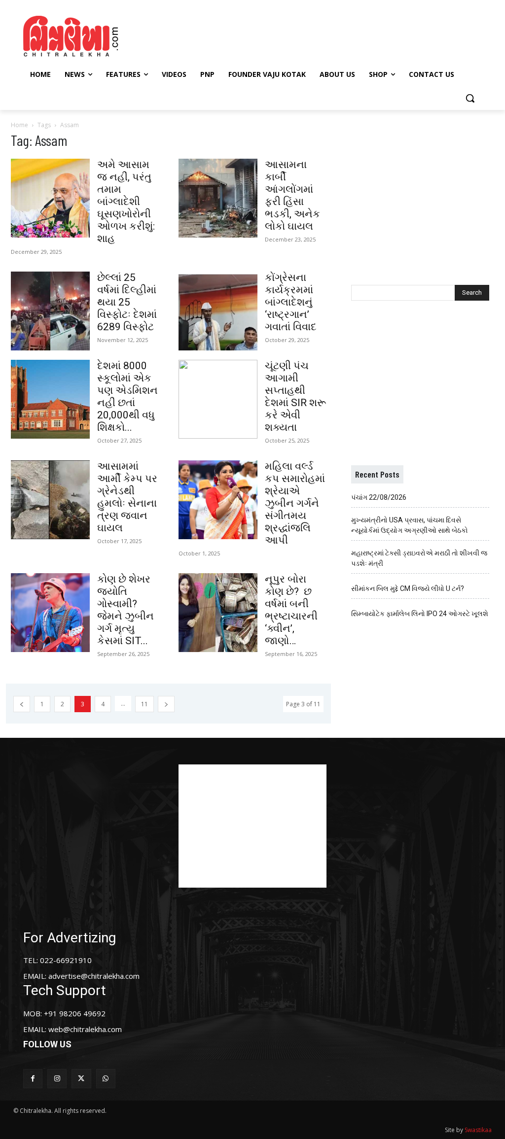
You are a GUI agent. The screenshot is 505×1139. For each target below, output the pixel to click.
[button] (470, 98)
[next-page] (166, 704)
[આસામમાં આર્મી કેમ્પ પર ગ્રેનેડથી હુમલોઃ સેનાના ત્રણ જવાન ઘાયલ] (50, 499)
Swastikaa (478, 1130)
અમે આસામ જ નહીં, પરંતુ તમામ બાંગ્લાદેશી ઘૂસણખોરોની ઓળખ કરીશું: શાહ (126, 201)
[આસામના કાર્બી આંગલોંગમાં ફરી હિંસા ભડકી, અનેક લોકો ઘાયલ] (218, 198)
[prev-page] (21, 704)
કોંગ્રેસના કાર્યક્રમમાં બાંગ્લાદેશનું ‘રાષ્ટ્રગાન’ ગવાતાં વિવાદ (291, 302)
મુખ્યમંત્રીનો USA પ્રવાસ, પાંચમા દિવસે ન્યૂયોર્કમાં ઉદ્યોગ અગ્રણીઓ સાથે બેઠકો (409, 525)
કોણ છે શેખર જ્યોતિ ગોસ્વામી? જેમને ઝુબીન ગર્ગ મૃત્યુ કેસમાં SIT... (125, 610)
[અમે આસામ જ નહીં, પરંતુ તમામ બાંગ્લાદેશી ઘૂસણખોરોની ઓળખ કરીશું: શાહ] (50, 198)
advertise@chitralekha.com (94, 976)
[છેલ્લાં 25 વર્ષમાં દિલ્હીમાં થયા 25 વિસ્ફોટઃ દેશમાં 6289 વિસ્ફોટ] (50, 311)
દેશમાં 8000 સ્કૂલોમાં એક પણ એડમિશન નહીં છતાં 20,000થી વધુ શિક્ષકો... (127, 396)
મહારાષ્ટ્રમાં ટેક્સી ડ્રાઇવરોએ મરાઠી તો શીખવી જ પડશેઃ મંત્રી (419, 558)
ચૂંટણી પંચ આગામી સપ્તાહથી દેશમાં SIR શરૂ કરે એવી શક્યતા (295, 396)
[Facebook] (32, 1078)
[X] (81, 1078)
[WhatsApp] (105, 1078)
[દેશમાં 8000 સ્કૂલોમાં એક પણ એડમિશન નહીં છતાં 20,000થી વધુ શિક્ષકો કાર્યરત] (50, 399)
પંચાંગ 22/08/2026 (378, 497)
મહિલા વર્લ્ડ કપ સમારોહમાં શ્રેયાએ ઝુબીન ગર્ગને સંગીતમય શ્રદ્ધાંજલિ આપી (295, 503)
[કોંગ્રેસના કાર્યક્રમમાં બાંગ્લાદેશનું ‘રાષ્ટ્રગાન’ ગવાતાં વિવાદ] (218, 311)
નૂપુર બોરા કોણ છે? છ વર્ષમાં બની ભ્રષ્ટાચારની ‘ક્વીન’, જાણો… (291, 610)
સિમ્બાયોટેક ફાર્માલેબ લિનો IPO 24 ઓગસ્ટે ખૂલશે (419, 614)
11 (144, 704)
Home (19, 125)
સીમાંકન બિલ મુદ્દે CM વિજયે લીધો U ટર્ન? (407, 588)
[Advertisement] (251, 35)
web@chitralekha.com (85, 1029)
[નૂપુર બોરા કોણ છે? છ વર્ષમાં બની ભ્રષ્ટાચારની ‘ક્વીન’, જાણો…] (218, 612)
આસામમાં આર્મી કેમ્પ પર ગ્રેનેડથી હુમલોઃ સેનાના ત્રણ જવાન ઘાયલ (127, 497)
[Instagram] (57, 1078)
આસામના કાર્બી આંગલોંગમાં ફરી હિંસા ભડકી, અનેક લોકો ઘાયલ (292, 195)
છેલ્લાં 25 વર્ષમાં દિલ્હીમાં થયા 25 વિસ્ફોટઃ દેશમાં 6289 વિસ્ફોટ (127, 302)
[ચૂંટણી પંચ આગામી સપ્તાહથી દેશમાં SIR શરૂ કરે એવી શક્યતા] (218, 399)
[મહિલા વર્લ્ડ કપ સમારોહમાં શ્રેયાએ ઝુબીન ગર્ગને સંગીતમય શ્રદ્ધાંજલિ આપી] (218, 499)
